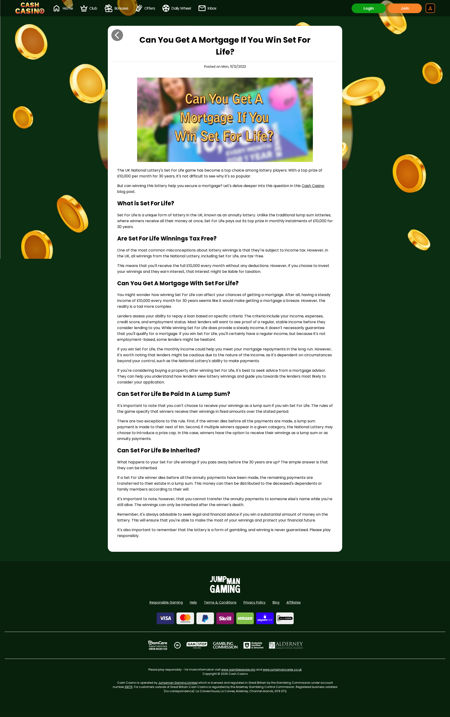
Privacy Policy (255, 602)
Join (405, 8)
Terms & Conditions (220, 602)
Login (369, 8)
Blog (276, 602)
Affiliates (293, 602)
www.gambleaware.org (238, 670)
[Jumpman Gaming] (225, 591)
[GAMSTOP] (197, 645)
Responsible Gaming (166, 602)
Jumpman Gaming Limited (178, 683)
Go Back (117, 35)
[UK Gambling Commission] (225, 645)
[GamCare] (157, 645)
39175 (129, 687)
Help (193, 602)
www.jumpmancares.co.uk (282, 670)
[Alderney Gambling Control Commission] (286, 645)
